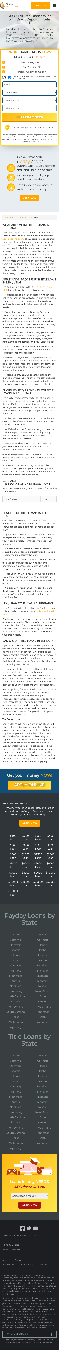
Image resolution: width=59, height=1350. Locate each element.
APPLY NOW (29, 1205)
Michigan (43, 970)
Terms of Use (50, 137)
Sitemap (43, 1264)
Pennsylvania (16, 1006)
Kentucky (15, 965)
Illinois (16, 955)
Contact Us (20, 1260)
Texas (15, 1016)
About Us (6, 1260)
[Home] (9, 5)
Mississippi (43, 975)
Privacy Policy (32, 137)
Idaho (42, 949)
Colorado (42, 939)
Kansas (43, 960)
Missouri (16, 981)
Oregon (43, 1001)
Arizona (43, 934)
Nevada (43, 986)
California (15, 939)
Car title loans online (13, 238)
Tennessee (43, 1011)
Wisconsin (43, 1022)
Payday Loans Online (12, 1249)
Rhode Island (43, 1006)
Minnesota (15, 975)
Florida (43, 944)
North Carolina (16, 996)
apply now (40, 5)
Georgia (15, 949)
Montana (42, 981)
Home (8, 217)
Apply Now (29, 823)
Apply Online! (29, 784)
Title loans (19, 217)
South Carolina (15, 1011)
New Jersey (15, 991)
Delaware (15, 944)
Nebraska (15, 986)
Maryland (15, 970)
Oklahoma (15, 1001)
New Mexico (42, 991)
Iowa (16, 960)
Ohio (43, 996)
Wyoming (16, 1027)
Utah (29, 217)
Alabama (15, 934)
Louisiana (42, 965)
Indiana (43, 955)
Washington (15, 1022)
